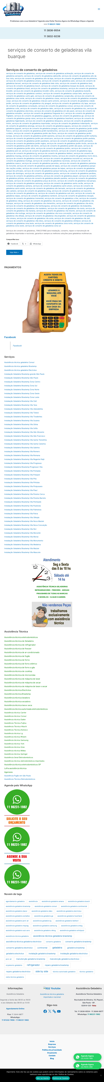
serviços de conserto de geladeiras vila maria (66, 208)
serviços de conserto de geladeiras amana (23, 81)
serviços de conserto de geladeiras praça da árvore (35, 181)
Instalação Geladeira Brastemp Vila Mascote (22, 552)
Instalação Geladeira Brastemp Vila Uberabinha (23, 409)
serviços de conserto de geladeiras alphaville (42, 76)
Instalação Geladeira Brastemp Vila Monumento (23, 541)
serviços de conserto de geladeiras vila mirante (55, 211)
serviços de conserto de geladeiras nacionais (51, 161)
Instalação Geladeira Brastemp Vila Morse (21, 537)
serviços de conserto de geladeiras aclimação (54, 73)
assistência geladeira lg (42, 921)
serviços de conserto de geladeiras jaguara (53, 126)
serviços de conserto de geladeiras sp (21, 193)
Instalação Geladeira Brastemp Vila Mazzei (21, 548)
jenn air (9, 959)
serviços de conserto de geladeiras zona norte (54, 223)
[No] (101, 1075)
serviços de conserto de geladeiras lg (21, 153)
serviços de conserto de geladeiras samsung (24, 183)
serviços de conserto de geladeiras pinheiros (24, 176)
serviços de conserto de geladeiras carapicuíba (54, 96)
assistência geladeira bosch (79, 901)
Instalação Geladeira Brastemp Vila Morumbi (22, 533)
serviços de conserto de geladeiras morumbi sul (62, 158)
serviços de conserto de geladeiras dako (36, 108)
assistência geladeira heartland (69, 916)
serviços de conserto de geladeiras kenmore (40, 151)
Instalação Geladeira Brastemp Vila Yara (20, 405)
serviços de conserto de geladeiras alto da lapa (34, 78)
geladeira (57, 947)
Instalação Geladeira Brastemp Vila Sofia (21, 428)
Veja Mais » (14, 253)
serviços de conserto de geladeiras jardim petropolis (71, 141)
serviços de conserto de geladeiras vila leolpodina (71, 206)
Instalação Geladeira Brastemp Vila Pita (20, 479)
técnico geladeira (86, 972)
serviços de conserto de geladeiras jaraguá (39, 128)
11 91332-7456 (8, 1020)
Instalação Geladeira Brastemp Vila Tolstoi (21, 413)
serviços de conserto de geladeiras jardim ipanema (33, 136)
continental (42, 948)
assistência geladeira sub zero (18, 930)
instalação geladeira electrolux (74, 953)
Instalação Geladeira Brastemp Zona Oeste (21, 393)
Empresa (52, 1044)
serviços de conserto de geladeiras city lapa (70, 103)
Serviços (52, 1047)
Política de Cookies (61, 1078)
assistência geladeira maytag (17, 926)
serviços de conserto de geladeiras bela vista (40, 83)
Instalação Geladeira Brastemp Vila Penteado (22, 502)
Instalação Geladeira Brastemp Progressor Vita (23, 467)
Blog (52, 1058)
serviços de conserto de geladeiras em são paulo (54, 111)
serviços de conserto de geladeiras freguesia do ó (44, 113)
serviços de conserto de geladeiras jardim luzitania (76, 136)
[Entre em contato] (52, 614)
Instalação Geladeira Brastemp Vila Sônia (21, 424)
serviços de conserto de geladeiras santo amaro (52, 186)
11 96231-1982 (54, 24)
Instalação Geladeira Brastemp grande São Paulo (24, 374)
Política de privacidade (52, 1050)
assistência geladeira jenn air (17, 921)
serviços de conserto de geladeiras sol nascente (71, 191)
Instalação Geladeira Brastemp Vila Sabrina (22, 448)
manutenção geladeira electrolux (64, 959)
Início (52, 1041)
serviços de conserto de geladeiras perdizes (78, 173)
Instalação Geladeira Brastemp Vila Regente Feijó (24, 459)
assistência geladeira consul (46, 906)
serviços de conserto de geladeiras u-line (61, 198)
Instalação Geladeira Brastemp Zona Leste (21, 397)
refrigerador (33, 965)
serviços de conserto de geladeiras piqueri (61, 176)
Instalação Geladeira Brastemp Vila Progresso (23, 463)
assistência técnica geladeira (17, 936)
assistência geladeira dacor (16, 911)
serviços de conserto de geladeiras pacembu (40, 163)
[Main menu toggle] (99, 9)
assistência (33, 901)
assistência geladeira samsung (45, 926)
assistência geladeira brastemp (18, 906)
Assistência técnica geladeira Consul (19, 362)
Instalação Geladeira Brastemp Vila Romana (22, 455)
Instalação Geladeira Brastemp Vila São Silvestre (24, 432)
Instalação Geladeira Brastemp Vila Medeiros (22, 545)
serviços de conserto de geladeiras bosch (23, 86)
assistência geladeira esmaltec (18, 916)
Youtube (55, 988)
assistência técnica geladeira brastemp (52, 936)
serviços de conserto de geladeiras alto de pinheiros (75, 78)
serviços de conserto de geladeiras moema (39, 156)
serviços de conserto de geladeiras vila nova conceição (48, 213)
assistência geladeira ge (43, 916)
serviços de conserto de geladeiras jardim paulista (74, 138)
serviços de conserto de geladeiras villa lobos (24, 221)
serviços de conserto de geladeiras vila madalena (26, 208)
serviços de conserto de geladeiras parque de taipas (43, 168)
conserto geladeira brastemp (78, 941)
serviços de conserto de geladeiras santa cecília (63, 183)
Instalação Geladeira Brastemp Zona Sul (20, 386)
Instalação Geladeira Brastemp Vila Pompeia (22, 471)
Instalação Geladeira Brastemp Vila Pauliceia (22, 506)
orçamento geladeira (14, 965)
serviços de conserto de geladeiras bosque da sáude (62, 86)
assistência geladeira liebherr (67, 921)
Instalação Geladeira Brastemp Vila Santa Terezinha (25, 440)
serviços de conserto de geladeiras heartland (54, 118)
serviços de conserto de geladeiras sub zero (56, 193)
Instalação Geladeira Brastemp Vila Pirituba (22, 482)
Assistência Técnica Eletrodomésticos (19, 779)
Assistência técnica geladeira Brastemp (20, 366)
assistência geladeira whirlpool (72, 930)
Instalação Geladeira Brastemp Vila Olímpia (21, 517)
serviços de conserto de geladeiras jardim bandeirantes (35, 131)
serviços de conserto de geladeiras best (76, 83)
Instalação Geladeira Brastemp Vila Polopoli (22, 475)
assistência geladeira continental (74, 906)
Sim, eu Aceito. (43, 1078)
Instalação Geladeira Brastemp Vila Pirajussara (23, 486)
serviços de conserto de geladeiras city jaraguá (31, 103)
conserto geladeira (53, 942)
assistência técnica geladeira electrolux (23, 941)
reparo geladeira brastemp (57, 965)
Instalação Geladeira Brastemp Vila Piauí (20, 490)
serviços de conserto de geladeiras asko (58, 81)
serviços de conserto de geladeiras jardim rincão (66, 143)
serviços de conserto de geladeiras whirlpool (62, 221)
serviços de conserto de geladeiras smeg (34, 191)
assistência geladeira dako (42, 911)
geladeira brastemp (76, 948)
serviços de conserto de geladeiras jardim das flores (35, 133)
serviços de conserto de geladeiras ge (68, 116)
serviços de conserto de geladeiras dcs (70, 108)
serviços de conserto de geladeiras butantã (72, 91)
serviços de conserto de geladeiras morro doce (77, 156)
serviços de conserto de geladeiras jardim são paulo (61, 146)
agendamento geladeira (15, 901)
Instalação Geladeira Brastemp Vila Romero (22, 451)
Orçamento (52, 1053)
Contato (52, 1056)
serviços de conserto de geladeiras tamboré (39, 196)
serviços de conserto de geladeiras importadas (31, 123)
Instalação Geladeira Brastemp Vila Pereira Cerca (24, 494)
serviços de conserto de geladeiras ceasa (42, 98)
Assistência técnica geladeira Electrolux (20, 370)
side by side (42, 971)
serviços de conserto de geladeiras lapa (75, 151)
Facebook (10, 337)
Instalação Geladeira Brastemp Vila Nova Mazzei (24, 521)
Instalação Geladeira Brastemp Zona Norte (21, 390)
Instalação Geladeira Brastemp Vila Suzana (21, 421)
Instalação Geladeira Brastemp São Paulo (21, 378)
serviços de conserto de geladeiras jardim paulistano (27, 141)
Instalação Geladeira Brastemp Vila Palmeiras (22, 510)
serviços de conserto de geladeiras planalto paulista (46, 178)
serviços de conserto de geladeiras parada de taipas (38, 166)
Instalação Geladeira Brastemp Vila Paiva (21, 514)
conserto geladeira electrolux (19, 948)
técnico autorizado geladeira (64, 972)
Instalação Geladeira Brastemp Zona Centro (22, 382)
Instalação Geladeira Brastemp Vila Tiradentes (23, 417)
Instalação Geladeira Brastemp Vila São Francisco (24, 436)
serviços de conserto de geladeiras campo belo (62, 93)
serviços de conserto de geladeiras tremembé (25, 198)
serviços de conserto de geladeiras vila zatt (72, 218)
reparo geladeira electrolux (18, 971)
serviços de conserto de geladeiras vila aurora (42, 201)
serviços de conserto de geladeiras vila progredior (45, 216)
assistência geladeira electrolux (69, 911)
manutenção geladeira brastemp (30, 959)
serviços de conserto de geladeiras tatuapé (75, 196)
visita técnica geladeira (15, 977)
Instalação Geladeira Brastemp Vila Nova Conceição (25, 525)
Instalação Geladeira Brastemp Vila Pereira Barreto (25, 498)
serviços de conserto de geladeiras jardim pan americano (29, 138)
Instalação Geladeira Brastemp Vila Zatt (20, 401)
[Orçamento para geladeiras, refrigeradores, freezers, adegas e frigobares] (52, 569)
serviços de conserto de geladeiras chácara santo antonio (35, 101)
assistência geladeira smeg (71, 926)
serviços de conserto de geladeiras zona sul (43, 226)
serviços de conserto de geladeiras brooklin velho (34, 91)
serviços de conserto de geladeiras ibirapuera (44, 121)
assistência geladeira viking (45, 930)
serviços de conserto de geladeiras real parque (76, 181)
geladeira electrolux (15, 953)
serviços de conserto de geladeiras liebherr (55, 153)
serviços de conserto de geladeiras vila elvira (74, 203)
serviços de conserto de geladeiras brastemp (49, 88)
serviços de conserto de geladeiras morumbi (24, 158)
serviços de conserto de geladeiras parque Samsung (45, 171)
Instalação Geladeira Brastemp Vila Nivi (20, 529)
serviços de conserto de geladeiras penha (42, 173)
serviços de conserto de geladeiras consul (55, 106)
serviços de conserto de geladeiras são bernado (45, 188)
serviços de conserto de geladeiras (20, 73)
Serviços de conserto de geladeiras (31, 70)
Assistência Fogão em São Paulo (17, 776)
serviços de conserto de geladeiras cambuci (24, 93)
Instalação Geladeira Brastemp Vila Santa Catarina (25, 444)
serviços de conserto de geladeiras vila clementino (34, 203)
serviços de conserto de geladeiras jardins (53, 148)
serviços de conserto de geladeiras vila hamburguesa (28, 206)
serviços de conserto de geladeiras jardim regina (26, 143)
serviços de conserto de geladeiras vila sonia (35, 218)
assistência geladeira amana (53, 901)
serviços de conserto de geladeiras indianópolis (70, 123)
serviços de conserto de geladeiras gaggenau (32, 116)
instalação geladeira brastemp (42, 953)
